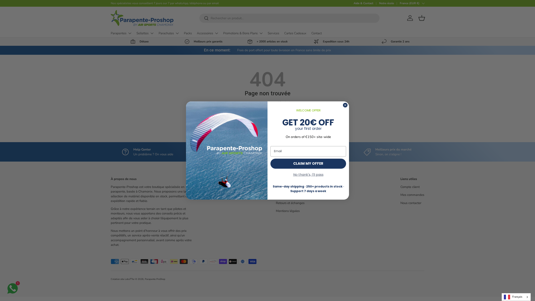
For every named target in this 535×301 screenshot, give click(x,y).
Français (517, 297)
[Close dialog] (345, 105)
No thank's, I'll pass (308, 174)
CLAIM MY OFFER (308, 163)
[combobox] (516, 297)
